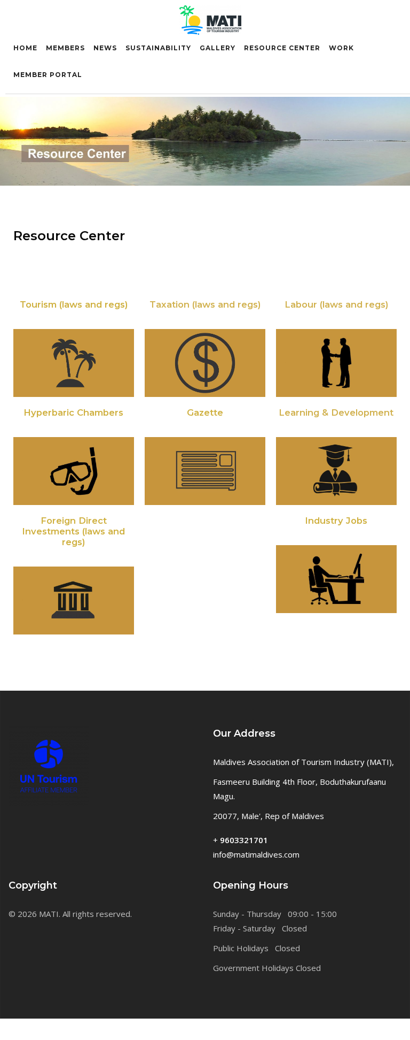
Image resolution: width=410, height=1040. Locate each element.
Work (341, 48)
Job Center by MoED (336, 568)
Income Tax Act (204, 352)
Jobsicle (336, 583)
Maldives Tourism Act (74, 360)
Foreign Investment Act (73, 612)
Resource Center (282, 48)
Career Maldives (336, 599)
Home (25, 48)
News (105, 48)
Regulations (74, 375)
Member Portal (47, 75)
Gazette (204, 483)
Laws (336, 390)
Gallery (217, 48)
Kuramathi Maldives (73, 483)
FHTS (336, 475)
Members (65, 48)
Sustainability (158, 48)
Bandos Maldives (73, 468)
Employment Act (336, 344)
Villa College (336, 491)
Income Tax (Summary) (204, 367)
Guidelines (73, 390)
